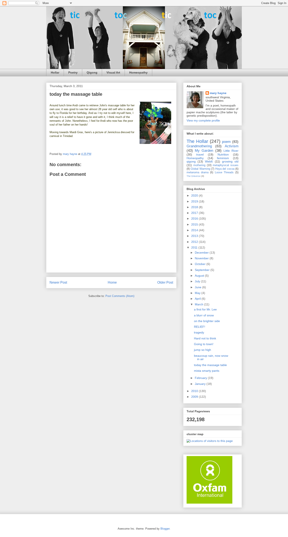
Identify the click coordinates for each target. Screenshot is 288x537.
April (198, 298)
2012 (195, 241)
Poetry (73, 72)
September (202, 270)
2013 (195, 236)
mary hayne (218, 93)
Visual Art (113, 72)
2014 (195, 230)
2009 (195, 396)
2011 (194, 247)
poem (226, 142)
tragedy (199, 332)
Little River (230, 150)
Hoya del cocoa (224, 168)
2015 (195, 224)
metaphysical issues (225, 165)
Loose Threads (224, 172)
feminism (223, 158)
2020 (195, 195)
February (201, 378)
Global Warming (200, 168)
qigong (191, 161)
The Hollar (197, 141)
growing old (230, 161)
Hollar (55, 72)
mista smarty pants (206, 370)
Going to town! (203, 344)
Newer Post (58, 282)
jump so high (202, 349)
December (202, 252)
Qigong (92, 72)
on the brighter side (207, 321)
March (199, 304)
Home (112, 282)
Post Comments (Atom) (119, 296)
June (198, 287)
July (198, 281)
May (198, 293)
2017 (195, 213)
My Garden (204, 151)
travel (200, 154)
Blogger (165, 528)
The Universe (194, 176)
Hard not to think (205, 338)
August (200, 275)
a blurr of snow (204, 315)
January (200, 383)
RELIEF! (199, 326)
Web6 (209, 161)
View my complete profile (203, 120)
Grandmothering (199, 146)
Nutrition (223, 154)
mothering (199, 165)
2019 (195, 201)
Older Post (165, 282)
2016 (195, 218)
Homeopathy (138, 72)
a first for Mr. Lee (205, 309)
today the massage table (210, 365)
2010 (195, 391)
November (202, 258)
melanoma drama (198, 172)
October (200, 264)
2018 (195, 207)
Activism (231, 146)
